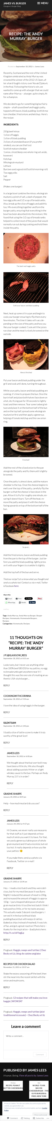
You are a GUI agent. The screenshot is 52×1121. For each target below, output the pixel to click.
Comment (40, 1054)
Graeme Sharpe (12, 793)
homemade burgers (28, 618)
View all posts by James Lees (33, 1075)
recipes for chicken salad (19, 964)
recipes (6, 621)
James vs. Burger (14, 3)
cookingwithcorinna (17, 695)
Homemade (15, 618)
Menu (44, 3)
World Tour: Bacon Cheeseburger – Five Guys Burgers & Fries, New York (39, 1089)
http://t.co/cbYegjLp (13, 932)
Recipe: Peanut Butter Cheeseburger (13, 1085)
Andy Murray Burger (27, 615)
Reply (6, 685)
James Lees (39, 66)
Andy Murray (12, 615)
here (16, 586)
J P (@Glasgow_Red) (15, 655)
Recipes (26, 623)
